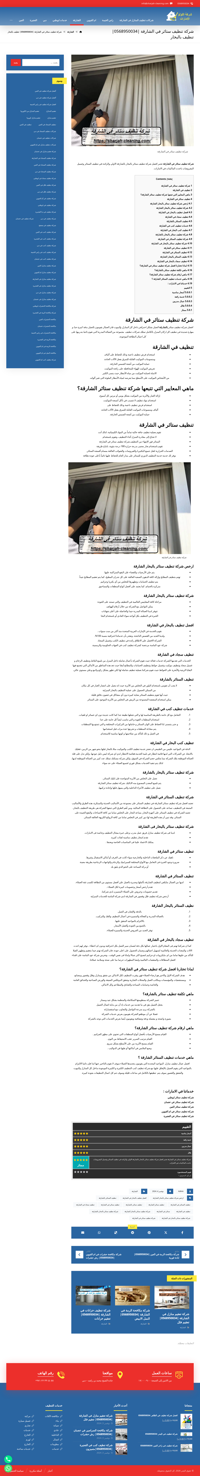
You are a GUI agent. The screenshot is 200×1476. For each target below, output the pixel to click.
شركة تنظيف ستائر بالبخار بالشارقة (173, 234)
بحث (16, 62)
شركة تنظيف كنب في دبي (46, 245)
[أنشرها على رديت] (132, 1233)
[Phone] (8, 1459)
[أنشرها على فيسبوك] (182, 1233)
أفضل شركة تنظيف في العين (45, 91)
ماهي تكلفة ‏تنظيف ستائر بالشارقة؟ (173, 270)
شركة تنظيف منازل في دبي (46, 292)
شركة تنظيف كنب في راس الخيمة (43, 252)
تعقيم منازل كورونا (33, 118)
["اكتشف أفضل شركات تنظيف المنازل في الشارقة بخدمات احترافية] (180, 16)
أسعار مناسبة (182, 292)
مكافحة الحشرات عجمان (47, 326)
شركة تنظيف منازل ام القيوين (45, 272)
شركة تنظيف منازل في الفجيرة (44, 286)
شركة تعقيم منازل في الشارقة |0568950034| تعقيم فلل (96, 1417)
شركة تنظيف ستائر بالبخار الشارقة (174, 207)
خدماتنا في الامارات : (180, 283)
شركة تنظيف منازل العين (46, 265)
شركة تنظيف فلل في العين (46, 185)
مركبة (27, 1416)
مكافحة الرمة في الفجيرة (46, 339)
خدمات (27, 1430)
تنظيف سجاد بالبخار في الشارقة (174, 261)
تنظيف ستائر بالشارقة (134, 1204)
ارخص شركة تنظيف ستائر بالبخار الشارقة (171, 203)
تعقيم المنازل (51, 111)
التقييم (188, 287)
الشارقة (135, 1191)
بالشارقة (163, 327)
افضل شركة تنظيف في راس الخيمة (43, 104)
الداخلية (55, 1434)
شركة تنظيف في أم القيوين (46, 198)
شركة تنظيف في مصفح (47, 225)
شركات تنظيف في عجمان (46, 138)
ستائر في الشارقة (163, 1211)
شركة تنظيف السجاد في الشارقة (44, 158)
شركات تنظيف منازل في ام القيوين (43, 144)
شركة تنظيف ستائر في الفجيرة (179, 1116)
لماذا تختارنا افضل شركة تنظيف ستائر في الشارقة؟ (166, 265)
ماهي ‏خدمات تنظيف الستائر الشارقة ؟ (172, 278)
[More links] (11, 16)
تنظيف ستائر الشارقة (156, 1204)
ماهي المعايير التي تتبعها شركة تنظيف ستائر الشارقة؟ (166, 194)
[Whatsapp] (8, 1468)
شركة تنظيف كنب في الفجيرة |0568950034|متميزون (96, 1446)
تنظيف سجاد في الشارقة (178, 216)
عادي (56, 1430)
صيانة (56, 1425)
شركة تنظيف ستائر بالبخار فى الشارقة (171, 243)
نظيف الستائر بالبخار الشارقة (176, 256)
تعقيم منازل (51, 118)
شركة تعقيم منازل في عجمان (45, 151)
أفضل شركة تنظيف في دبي (46, 97)
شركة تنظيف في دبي (48, 218)
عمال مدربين (182, 301)
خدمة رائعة (183, 296)
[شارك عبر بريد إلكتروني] (82, 1233)
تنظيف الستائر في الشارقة (177, 252)
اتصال (56, 1439)
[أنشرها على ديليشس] (115, 1233)
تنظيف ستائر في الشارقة (179, 198)
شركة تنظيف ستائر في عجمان (179, 1102)
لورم (28, 1439)
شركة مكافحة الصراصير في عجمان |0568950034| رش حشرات (93, 1432)
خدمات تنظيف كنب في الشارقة (175, 225)
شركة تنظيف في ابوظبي (47, 205)
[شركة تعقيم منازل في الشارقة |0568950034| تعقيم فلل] (121, 1419)
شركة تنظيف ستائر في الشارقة (176, 185)
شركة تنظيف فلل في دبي (46, 191)
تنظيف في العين (25, 124)
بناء (57, 1420)
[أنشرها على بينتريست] (149, 1233)
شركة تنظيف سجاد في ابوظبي (45, 178)
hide (169, 179)
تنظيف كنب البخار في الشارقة (176, 230)
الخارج (27, 1434)
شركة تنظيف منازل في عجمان (44, 299)
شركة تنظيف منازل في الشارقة (44, 279)
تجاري (27, 1425)
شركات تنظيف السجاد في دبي (45, 131)
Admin (180, 1191)
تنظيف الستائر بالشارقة (179, 221)
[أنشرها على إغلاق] (165, 1233)
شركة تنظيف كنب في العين (46, 232)
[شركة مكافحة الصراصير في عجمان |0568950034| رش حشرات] (121, 1434)
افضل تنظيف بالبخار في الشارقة (175, 212)
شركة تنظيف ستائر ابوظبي (181, 1097)
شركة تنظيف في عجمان (25, 218)
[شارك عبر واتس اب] (99, 1233)
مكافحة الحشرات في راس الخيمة (43, 333)
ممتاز (186, 309)
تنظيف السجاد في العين (47, 124)
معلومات (54, 1444)
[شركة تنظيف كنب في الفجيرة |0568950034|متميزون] (121, 1449)
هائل (186, 305)
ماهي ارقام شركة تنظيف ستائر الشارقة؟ (170, 274)
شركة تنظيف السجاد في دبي (45, 171)
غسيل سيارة (24, 1420)
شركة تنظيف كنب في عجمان (45, 259)
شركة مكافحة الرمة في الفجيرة (44, 312)
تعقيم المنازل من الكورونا (29, 111)
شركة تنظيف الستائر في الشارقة (175, 239)
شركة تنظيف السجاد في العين (45, 165)
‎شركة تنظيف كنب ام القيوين (45, 359)
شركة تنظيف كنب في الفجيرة (45, 239)
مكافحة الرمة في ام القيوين (46, 346)
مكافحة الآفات (52, 1416)
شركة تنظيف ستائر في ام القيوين (177, 1111)
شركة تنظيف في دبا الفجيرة (45, 212)
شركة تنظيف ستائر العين (182, 1106)
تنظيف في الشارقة (182, 190)
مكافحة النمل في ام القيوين (46, 353)
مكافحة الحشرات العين (47, 319)
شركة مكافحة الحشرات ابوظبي (44, 306)
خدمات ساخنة (23, 1448)
